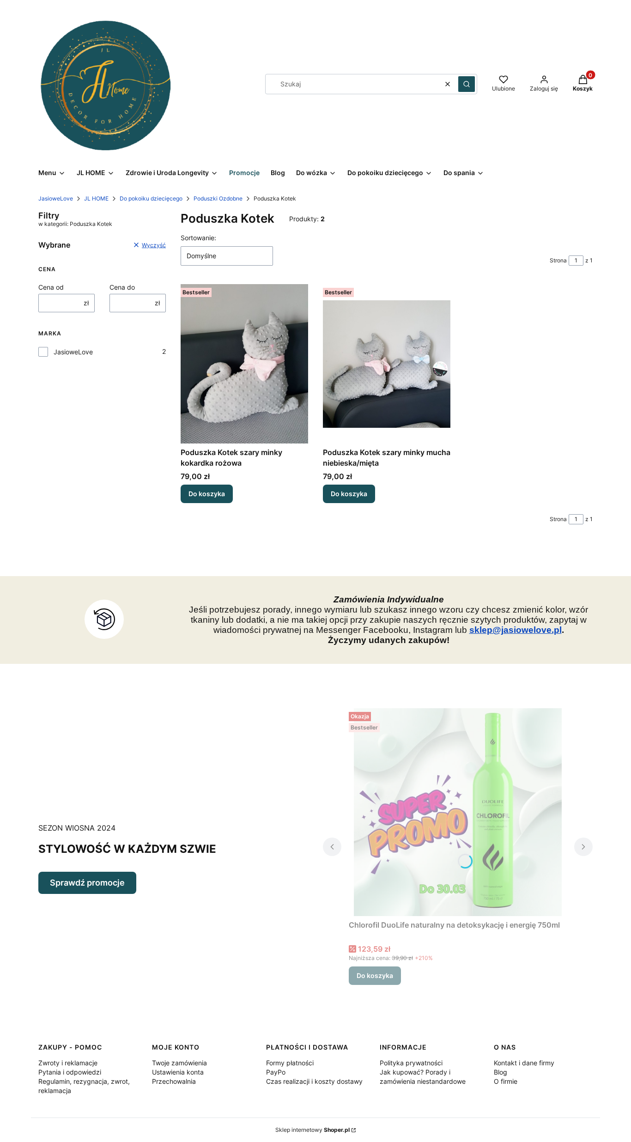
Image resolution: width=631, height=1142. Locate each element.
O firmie (505, 1081)
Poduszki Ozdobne (218, 198)
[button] (466, 84)
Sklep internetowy (312, 1129)
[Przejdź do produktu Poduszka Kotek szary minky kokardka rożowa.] (244, 363)
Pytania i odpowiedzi (69, 1072)
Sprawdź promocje (87, 882)
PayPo (275, 1072)
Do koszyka (206, 494)
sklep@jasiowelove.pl (515, 630)
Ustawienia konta (178, 1072)
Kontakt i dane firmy (524, 1063)
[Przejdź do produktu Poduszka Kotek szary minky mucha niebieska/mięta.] (386, 363)
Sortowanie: (198, 238)
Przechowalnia (174, 1081)
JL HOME (96, 198)
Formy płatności (290, 1063)
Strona (558, 260)
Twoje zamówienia (179, 1063)
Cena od (51, 287)
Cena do (122, 287)
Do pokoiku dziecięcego (151, 198)
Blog (500, 1072)
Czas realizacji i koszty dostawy (314, 1081)
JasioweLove (55, 198)
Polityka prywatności (411, 1063)
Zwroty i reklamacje (67, 1063)
